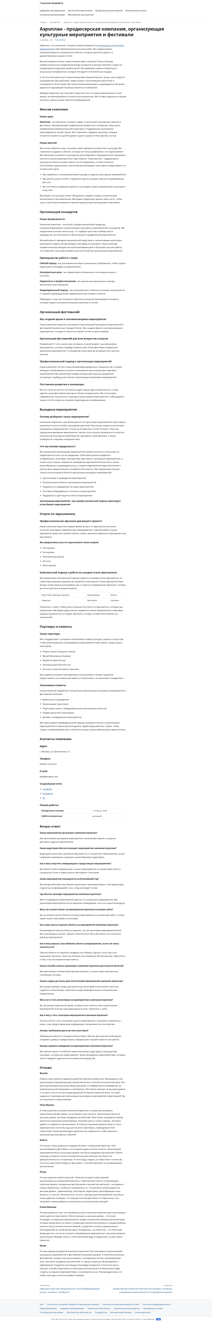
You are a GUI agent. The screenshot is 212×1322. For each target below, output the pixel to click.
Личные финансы (143, 1312)
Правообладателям (48, 1308)
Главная (43, 22)
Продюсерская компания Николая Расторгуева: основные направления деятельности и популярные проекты (142, 1289)
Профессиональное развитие (109, 10)
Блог (42, 1304)
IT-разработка (101, 1312)
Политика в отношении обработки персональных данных (73, 1304)
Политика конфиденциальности (156, 1304)
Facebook (47, 789)
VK (44, 798)
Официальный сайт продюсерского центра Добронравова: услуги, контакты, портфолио (70, 1289)
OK (158, 1319)
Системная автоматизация (52, 14)
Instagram (48, 793)
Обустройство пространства (81, 14)
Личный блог (55, 22)
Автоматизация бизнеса (121, 1312)
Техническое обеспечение (80, 10)
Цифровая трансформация (52, 10)
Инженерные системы (135, 10)
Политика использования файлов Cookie (120, 1304)
